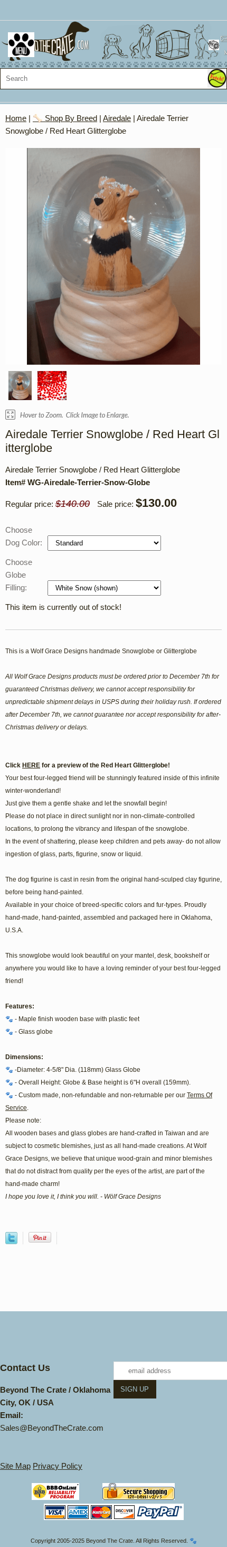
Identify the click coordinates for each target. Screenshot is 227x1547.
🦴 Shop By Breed (65, 118)
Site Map (15, 1465)
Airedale (117, 118)
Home (15, 118)
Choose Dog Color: (24, 536)
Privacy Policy (57, 1465)
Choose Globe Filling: (18, 575)
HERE (31, 765)
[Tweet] (11, 1241)
